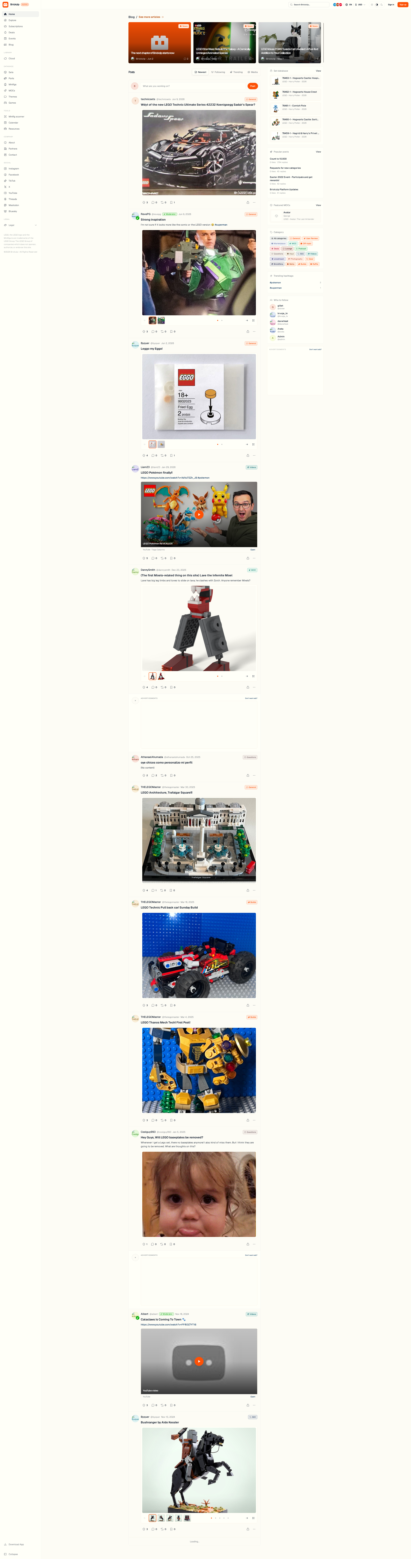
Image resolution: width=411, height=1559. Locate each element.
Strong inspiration (153, 219)
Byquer (145, 343)
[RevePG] (135, 216)
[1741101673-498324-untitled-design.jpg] (199, 1070)
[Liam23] (135, 469)
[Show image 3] (170, 1518)
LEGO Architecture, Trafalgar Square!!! (166, 792)
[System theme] (377, 4)
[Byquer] (135, 345)
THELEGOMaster (151, 787)
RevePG (145, 214)
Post (252, 86)
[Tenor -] (199, 1194)
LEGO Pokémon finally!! (156, 472)
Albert (144, 1314)
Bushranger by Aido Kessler (160, 1422)
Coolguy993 (148, 1132)
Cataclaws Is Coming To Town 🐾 (163, 1319)
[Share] (248, 202)
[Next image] (246, 320)
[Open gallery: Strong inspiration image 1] (199, 272)
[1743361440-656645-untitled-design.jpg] (199, 840)
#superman (221, 224)
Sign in (391, 4)
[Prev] (314, 17)
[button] (349, 5)
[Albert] (135, 1316)
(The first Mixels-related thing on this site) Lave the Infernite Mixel (186, 575)
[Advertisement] (199, 724)
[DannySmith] (135, 572)
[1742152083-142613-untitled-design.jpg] (199, 955)
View (318, 70)
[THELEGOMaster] (135, 789)
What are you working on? (156, 86)
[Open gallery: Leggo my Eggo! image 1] (199, 396)
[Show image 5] (187, 1518)
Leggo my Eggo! (151, 348)
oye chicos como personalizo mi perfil (166, 762)
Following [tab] (220, 72)
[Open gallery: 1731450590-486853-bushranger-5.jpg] (199, 1470)
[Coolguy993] (135, 1134)
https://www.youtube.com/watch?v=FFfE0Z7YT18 (168, 1324)
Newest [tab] (202, 72)
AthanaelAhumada (152, 757)
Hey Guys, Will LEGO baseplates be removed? (172, 1137)
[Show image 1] (152, 320)
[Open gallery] (253, 320)
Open (252, 549)
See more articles (149, 17)
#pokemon (204, 477)
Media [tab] (254, 72)
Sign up (403, 4)
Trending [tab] (238, 72)
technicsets (148, 99)
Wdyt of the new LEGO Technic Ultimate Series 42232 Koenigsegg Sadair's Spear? (198, 104)
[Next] (321, 17)
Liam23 (145, 467)
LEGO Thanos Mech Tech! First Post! (165, 1022)
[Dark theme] (381, 4)
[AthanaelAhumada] (135, 759)
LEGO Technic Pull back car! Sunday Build (169, 907)
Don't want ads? (251, 698)
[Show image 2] (161, 320)
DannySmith (148, 570)
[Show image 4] (178, 1518)
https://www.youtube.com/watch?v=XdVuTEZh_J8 (169, 477)
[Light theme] (372, 4)
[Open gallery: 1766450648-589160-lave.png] (199, 628)
